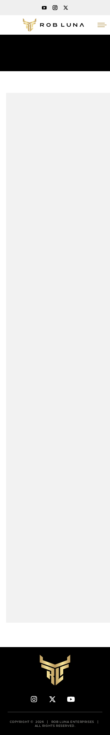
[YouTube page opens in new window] (44, 8)
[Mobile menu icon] (102, 25)
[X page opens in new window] (66, 8)
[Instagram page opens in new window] (55, 8)
